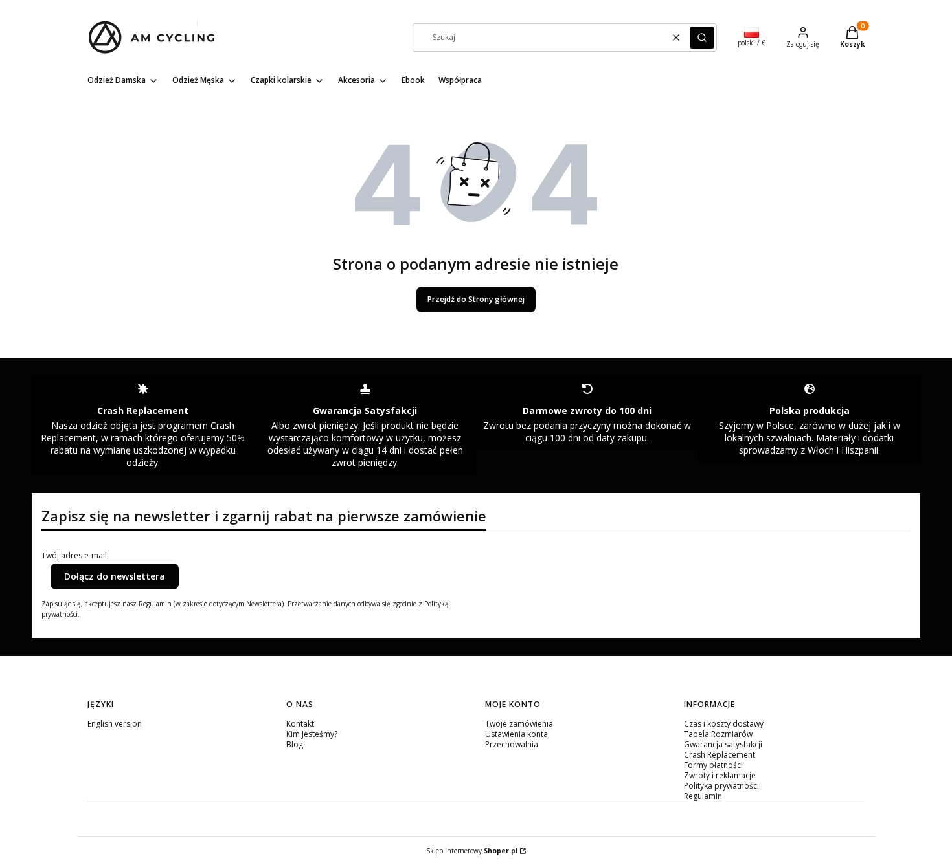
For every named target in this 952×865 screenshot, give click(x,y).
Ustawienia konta (516, 733)
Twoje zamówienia (519, 723)
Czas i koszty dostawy (724, 723)
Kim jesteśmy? (311, 733)
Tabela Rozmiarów (718, 733)
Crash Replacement (719, 754)
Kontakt (300, 723)
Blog (294, 744)
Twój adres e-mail (74, 556)
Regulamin (703, 796)
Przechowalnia (511, 744)
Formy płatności (713, 765)
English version (114, 723)
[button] (702, 38)
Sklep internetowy (471, 850)
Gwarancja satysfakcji (723, 744)
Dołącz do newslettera (114, 576)
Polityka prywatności (721, 785)
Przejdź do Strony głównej (476, 299)
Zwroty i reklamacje (720, 775)
